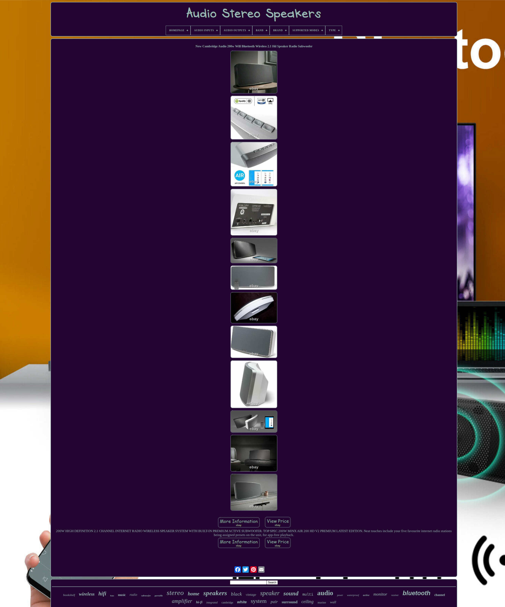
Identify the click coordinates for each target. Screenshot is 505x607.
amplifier (182, 601)
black (236, 594)
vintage (251, 595)
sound (290, 593)
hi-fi (199, 602)
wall (333, 602)
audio (325, 593)
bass (112, 596)
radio (133, 594)
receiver (395, 595)
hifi (102, 594)
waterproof (353, 595)
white (242, 602)
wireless (86, 594)
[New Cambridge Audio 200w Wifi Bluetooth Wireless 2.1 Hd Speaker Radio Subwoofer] (254, 72)
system (259, 601)
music (122, 595)
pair (274, 601)
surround (289, 602)
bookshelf (69, 595)
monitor (380, 594)
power (340, 595)
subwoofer (146, 595)
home (193, 594)
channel (439, 595)
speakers (215, 593)
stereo (175, 593)
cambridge (227, 602)
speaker (270, 593)
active (366, 595)
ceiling (307, 601)
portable (159, 595)
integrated (212, 602)
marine (322, 602)
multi (307, 594)
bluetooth (416, 593)
